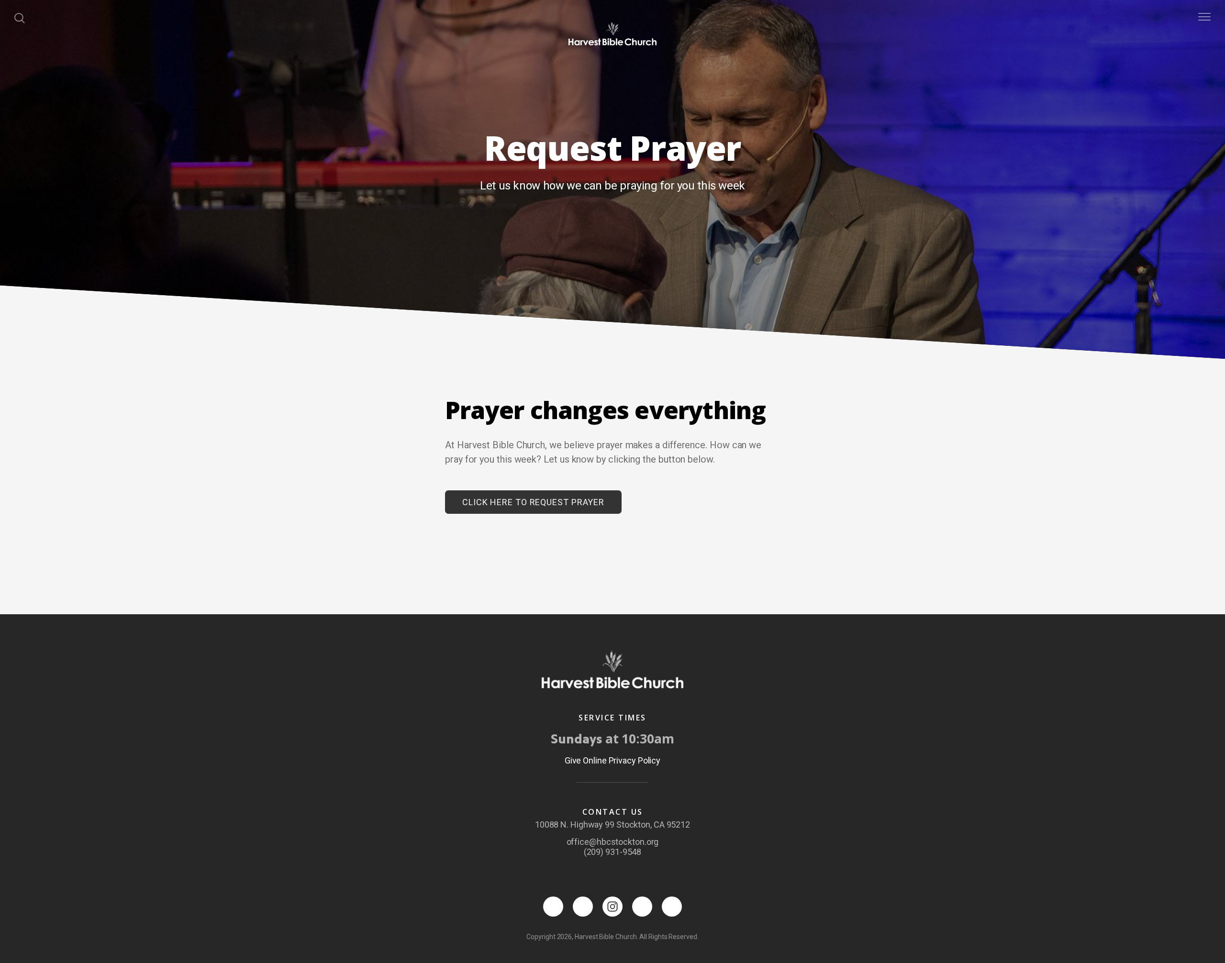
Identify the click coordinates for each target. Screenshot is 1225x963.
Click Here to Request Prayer (533, 502)
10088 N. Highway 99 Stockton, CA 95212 (612, 824)
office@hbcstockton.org (613, 842)
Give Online (586, 760)
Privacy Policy (635, 760)
